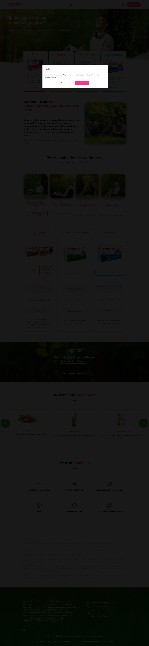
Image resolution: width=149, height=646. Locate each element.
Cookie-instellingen (67, 83)
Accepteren (82, 83)
